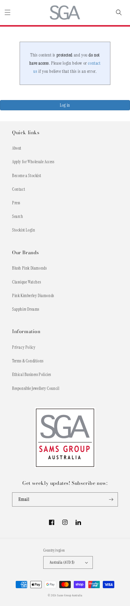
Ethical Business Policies (31, 374)
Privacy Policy (23, 347)
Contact (18, 189)
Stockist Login (23, 230)
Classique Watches (26, 282)
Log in (65, 105)
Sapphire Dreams (25, 309)
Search (17, 216)
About (16, 148)
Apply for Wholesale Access (33, 161)
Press (16, 203)
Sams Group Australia (69, 595)
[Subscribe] (111, 499)
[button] (7, 12)
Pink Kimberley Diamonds (33, 295)
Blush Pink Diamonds (29, 268)
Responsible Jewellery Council (35, 388)
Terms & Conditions (28, 361)
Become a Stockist (26, 175)
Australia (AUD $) (62, 562)
